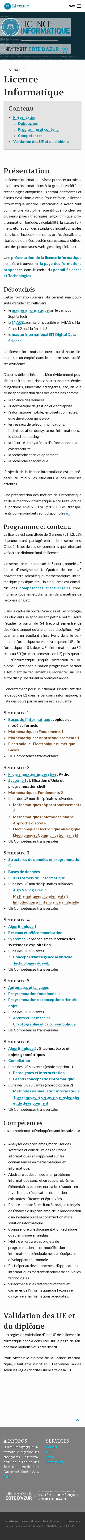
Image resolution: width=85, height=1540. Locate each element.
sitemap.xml (54, 1462)
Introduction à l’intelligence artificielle (46, 902)
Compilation (19, 1060)
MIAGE (18, 322)
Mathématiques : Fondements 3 (40, 896)
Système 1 (17, 780)
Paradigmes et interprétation (39, 1072)
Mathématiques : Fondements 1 (36, 731)
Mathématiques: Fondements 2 (35, 792)
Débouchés (28, 123)
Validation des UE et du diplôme (41, 141)
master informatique (30, 310)
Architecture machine (32, 1017)
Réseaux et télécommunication (35, 932)
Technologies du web (31, 963)
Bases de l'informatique (29, 719)
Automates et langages (28, 987)
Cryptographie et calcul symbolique (44, 1024)
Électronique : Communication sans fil (45, 835)
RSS (48, 1452)
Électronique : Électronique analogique (46, 829)
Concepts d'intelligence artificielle (42, 956)
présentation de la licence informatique (46, 257)
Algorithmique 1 (22, 926)
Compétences (30, 135)
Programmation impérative (32, 774)
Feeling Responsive (41, 1526)
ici (68, 513)
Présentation (24, 117)
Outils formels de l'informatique (36, 877)
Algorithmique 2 (22, 1048)
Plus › (7, 1477)
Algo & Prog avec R (29, 890)
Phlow (68, 1526)
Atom (50, 1457)
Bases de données (24, 871)
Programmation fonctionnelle (34, 993)
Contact (51, 1447)
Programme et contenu (38, 129)
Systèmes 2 (18, 938)
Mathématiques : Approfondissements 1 (43, 737)
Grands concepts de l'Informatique (43, 1078)
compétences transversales (45, 588)
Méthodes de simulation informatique (46, 1091)
